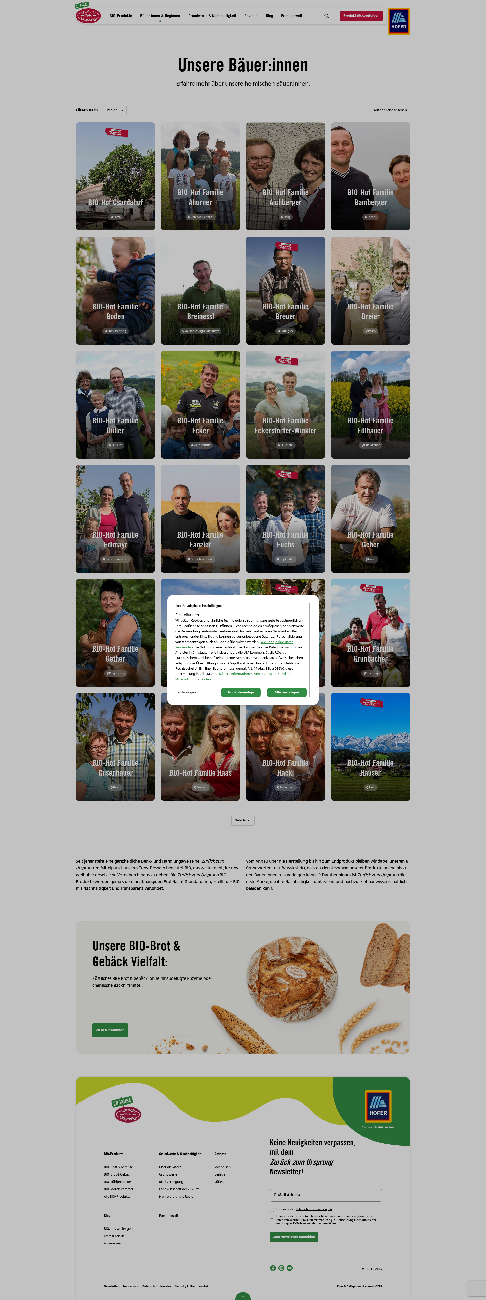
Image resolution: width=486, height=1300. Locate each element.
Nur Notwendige (241, 692)
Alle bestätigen (287, 692)
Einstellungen (186, 692)
